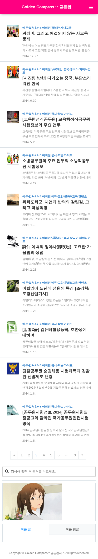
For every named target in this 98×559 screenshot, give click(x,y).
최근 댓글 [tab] (72, 529)
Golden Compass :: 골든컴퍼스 (49, 7)
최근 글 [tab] (26, 529)
